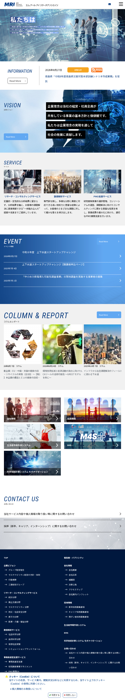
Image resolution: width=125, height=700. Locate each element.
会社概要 (73, 569)
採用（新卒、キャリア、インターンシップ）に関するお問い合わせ (40, 526)
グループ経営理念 (16, 569)
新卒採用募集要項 (77, 607)
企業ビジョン (10, 565)
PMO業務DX (14, 671)
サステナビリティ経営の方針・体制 (24, 574)
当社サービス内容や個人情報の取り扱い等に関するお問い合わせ (39, 514)
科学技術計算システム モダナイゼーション (83, 640)
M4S (66, 632)
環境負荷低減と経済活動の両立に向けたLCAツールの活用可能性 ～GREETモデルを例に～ (27, 374)
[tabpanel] (62, 35)
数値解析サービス (12, 629)
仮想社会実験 (14, 644)
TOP (6, 557)
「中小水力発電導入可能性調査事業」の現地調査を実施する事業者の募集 (62, 276)
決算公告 (73, 584)
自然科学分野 (14, 639)
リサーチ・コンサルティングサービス (20, 592)
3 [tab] (67, 58)
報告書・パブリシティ (74, 557)
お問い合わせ (70, 648)
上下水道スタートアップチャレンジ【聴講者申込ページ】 (54, 264)
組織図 (72, 579)
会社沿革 (73, 574)
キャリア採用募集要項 (79, 611)
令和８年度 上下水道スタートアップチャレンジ (49, 252)
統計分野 (12, 597)
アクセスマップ (75, 589)
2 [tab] (62, 58)
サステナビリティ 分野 (19, 607)
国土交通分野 (14, 602)
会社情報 (68, 565)
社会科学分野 (14, 634)
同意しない (71, 695)
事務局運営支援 (15, 661)
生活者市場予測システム (75, 625)
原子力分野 (13, 616)
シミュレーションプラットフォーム (24, 649)
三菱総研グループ (16, 584)
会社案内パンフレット (79, 594)
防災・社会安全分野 (17, 611)
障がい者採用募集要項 (79, 616)
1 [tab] (57, 58)
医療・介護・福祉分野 (18, 621)
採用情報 (68, 602)
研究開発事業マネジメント (20, 666)
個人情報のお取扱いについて (27, 688)
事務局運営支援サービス (15, 657)
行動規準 (12, 579)
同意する (56, 695)
